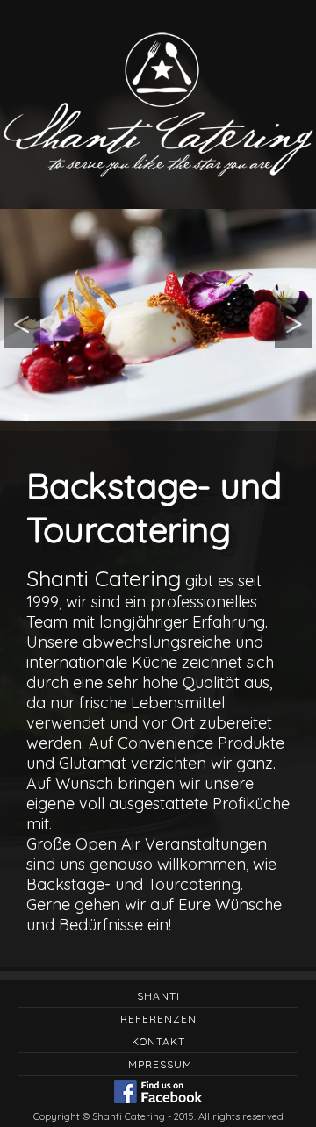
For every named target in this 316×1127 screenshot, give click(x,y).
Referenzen (158, 1018)
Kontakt (158, 1041)
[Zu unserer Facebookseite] (158, 1093)
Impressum (158, 1064)
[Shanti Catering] (158, 315)
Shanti (158, 995)
